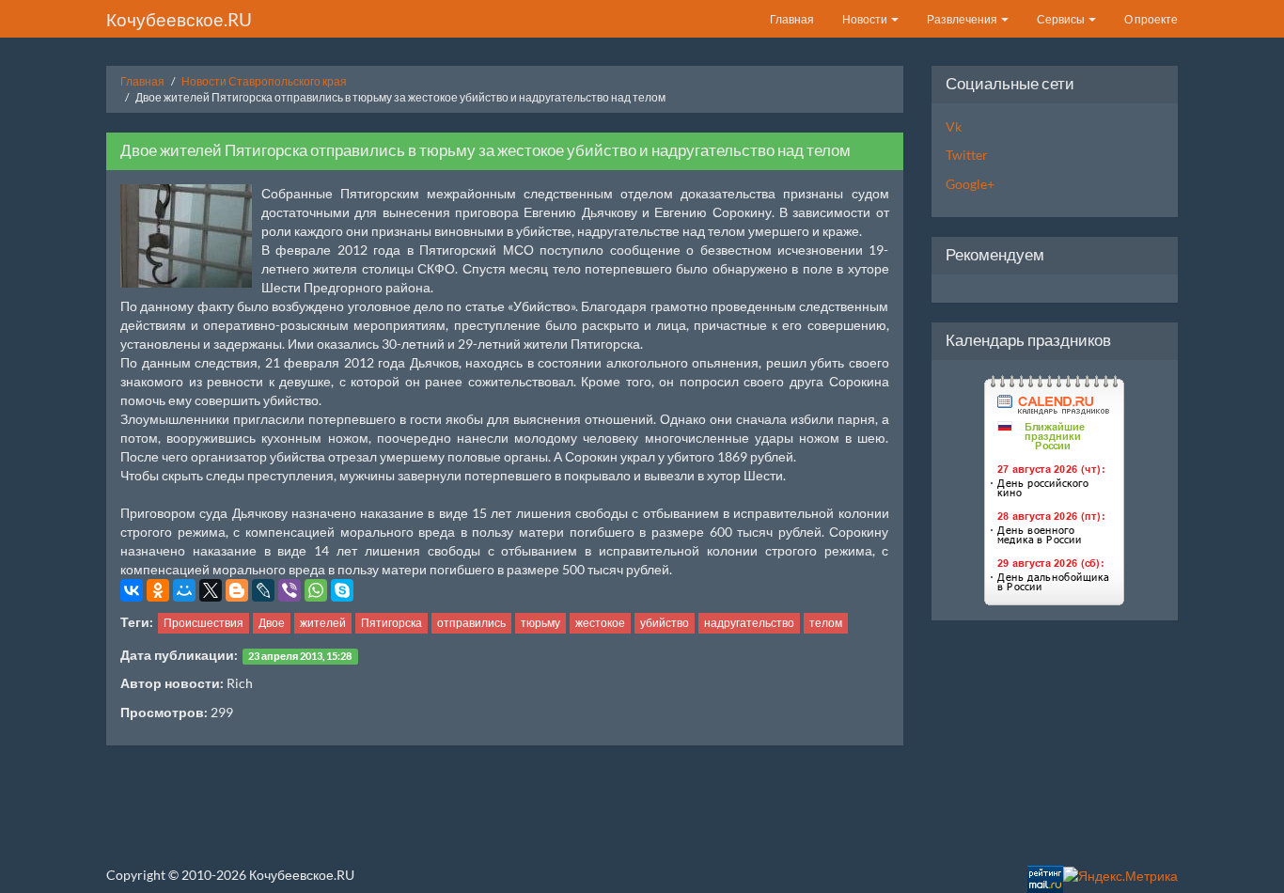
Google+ (970, 184)
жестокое (600, 623)
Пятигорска (391, 623)
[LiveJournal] (263, 590)
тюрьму (540, 623)
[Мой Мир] (184, 590)
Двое (271, 623)
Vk (954, 126)
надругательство (749, 623)
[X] (210, 590)
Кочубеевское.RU (179, 19)
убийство (664, 623)
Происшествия (203, 623)
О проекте (1151, 19)
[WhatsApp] (316, 590)
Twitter (967, 155)
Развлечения (963, 19)
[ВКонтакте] (131, 590)
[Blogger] (237, 590)
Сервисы (1062, 19)
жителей (323, 623)
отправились (471, 623)
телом (825, 623)
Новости (865, 19)
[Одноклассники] (158, 590)
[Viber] (289, 590)
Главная (792, 19)
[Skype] (342, 590)
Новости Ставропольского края (264, 81)
